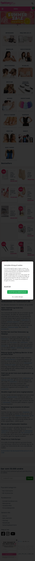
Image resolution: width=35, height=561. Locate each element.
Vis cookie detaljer (17, 297)
